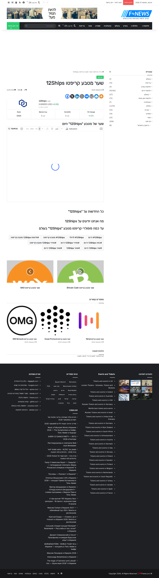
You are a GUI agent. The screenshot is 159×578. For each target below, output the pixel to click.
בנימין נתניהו (72, 395)
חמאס (53, 395)
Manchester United (69, 386)
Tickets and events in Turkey (101, 481)
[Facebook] (67, 96)
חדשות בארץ (146, 87)
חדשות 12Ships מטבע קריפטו (24, 237)
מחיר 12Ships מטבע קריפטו (42, 242)
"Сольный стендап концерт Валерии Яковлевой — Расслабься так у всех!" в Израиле (60, 528)
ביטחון (56, 390)
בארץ (125, 26)
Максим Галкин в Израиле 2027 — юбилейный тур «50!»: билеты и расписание (61, 510)
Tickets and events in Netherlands (99, 472)
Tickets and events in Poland (101, 456)
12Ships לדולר (76, 237)
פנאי (90, 26)
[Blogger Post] (82, 96)
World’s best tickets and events (100, 408)
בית (100, 72)
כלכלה (135, 26)
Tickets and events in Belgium (101, 468)
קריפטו (95, 72)
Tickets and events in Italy (102, 448)
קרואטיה (61, 403)
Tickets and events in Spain (102, 489)
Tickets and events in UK (103, 381)
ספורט (97, 26)
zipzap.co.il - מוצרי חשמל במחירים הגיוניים (23, 393)
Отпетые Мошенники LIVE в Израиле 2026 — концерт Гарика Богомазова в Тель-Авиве (60, 480)
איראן (62, 390)
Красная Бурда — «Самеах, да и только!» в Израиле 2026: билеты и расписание (61, 519)
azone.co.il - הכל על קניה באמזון (26, 389)
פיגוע (74, 403)
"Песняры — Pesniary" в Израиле (62, 474)
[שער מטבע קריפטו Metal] (89, 321)
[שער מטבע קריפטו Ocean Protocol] (55, 321)
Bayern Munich (60, 382)
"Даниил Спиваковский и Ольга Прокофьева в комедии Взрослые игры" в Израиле (62, 537)
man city (57, 386)
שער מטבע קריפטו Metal (95, 339)
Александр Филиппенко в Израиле (61, 557)
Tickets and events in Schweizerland (98, 436)
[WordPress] (91, 96)
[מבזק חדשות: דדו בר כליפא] (124, 383)
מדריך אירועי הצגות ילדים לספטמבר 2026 (60, 424)
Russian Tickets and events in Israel (99, 412)
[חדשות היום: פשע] (124, 397)
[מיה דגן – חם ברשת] (147, 383)
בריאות (82, 26)
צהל (68, 403)
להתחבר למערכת (95, 356)
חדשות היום (146, 91)
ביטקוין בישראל (143, 125)
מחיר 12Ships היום (69, 242)
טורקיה (74, 399)
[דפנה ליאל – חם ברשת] (135, 397)
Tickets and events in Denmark (101, 444)
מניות (147, 110)
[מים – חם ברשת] (147, 397)
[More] (101, 96)
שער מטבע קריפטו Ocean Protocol (57, 339)
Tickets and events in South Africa (99, 431)
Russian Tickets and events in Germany (97, 404)
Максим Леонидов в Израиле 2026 (61, 553)
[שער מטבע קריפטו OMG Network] (22, 321)
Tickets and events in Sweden (101, 460)
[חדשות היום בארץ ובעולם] (136, 13)
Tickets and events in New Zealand (99, 427)
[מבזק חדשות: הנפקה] (135, 383)
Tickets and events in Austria (101, 440)
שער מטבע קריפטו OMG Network (25, 339)
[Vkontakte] (87, 96)
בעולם (117, 26)
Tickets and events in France (101, 493)
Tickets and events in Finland (101, 464)
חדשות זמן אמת (145, 98)
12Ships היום (95, 237)
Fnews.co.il (145, 574)
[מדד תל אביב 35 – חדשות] (147, 390)
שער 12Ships (72, 248)
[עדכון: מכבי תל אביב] (135, 390)
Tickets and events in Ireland (101, 392)
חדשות (146, 26)
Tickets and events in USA (102, 400)
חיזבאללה (62, 395)
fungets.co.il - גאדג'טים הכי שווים (26, 385)
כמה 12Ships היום (92, 242)
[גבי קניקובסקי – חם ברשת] (124, 390)
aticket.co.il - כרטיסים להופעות (27, 410)
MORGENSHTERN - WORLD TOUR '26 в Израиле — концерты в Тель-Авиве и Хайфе (60, 546)
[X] (72, 96)
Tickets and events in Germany (101, 423)
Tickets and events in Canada (101, 485)
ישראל (66, 399)
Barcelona (72, 382)
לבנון (59, 399)
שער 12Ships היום (52, 248)
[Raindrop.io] (96, 96)
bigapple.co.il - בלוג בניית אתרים (26, 381)
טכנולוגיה (107, 26)
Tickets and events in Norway (101, 452)
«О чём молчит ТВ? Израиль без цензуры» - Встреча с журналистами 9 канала (60, 501)
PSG (48, 386)
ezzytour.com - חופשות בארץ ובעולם (24, 406)
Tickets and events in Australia (101, 396)
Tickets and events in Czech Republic (98, 477)
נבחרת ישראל (50, 399)
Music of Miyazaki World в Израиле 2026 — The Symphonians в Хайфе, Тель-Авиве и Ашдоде (61, 430)
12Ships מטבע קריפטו (54, 237)
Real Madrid (72, 390)
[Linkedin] (77, 96)
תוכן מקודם (73, 410)
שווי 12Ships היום (92, 248)
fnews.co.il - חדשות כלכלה (28, 398)
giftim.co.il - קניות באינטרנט (28, 402)
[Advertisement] (79, 49)
